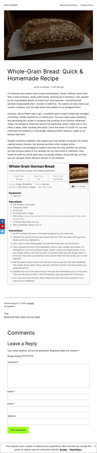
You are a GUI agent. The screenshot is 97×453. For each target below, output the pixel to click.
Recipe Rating (14, 356)
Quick (37, 317)
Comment (13, 362)
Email (11, 404)
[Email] (2, 231)
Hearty (23, 317)
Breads (31, 303)
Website (11, 416)
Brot (12, 317)
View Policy (75, 449)
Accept (63, 449)
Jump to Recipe (41, 87)
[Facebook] (2, 221)
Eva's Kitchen (11, 5)
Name (11, 391)
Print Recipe (58, 87)
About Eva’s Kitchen (68, 5)
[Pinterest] (2, 226)
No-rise (30, 317)
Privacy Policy (86, 5)
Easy (17, 317)
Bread (6, 317)
